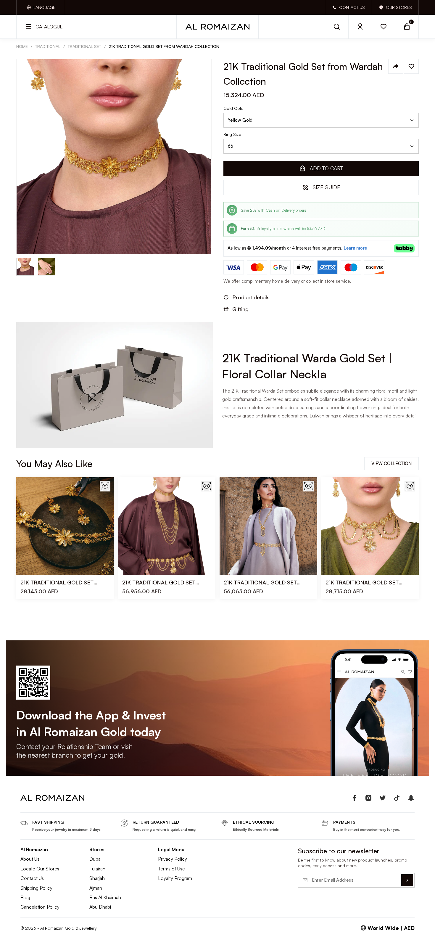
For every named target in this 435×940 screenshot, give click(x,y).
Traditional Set (84, 46)
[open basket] (407, 26)
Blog (25, 897)
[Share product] (395, 66)
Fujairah (97, 869)
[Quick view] (105, 486)
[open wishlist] (383, 26)
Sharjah (97, 878)
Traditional (47, 46)
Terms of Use (171, 869)
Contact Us (32, 878)
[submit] (407, 880)
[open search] (337, 26)
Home (22, 46)
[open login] (360, 26)
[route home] (52, 797)
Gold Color (234, 108)
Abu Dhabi (100, 907)
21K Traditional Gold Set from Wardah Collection (164, 46)
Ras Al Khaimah (105, 897)
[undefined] (354, 797)
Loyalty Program (175, 878)
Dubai (95, 859)
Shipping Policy (36, 888)
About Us (29, 859)
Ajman (95, 888)
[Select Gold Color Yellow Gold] (321, 120)
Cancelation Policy (39, 907)
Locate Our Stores (39, 869)
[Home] (217, 26)
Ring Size (232, 134)
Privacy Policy (172, 859)
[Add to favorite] (411, 66)
